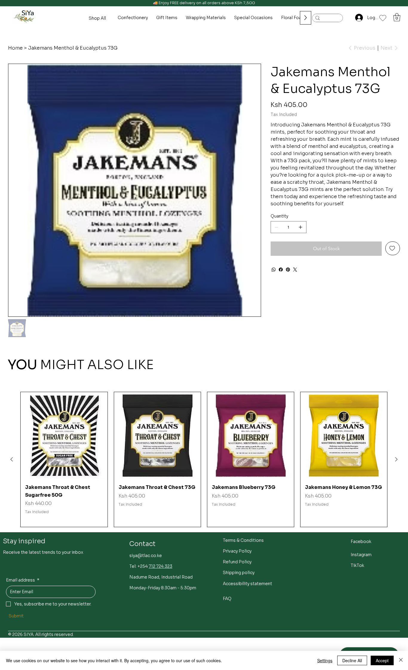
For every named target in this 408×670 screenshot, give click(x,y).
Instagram (361, 554)
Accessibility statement (247, 583)
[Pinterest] (288, 270)
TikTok (357, 565)
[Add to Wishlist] (392, 248)
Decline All (352, 660)
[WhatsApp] (274, 270)
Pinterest (360, 582)
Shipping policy (238, 572)
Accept (382, 660)
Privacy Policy (237, 551)
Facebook (361, 541)
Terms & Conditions (243, 540)
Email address (22, 580)
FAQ (227, 598)
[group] (204, 459)
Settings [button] (324, 660)
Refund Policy (237, 562)
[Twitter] (295, 270)
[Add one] (300, 227)
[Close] (400, 660)
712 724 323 (160, 566)
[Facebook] (281, 270)
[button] (396, 17)
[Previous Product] (11, 459)
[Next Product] (396, 459)
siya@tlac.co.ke (145, 555)
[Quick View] (64, 435)
